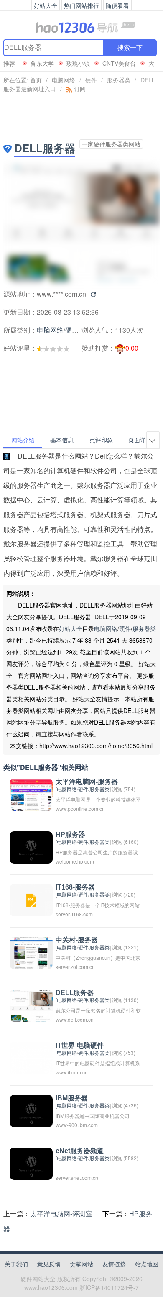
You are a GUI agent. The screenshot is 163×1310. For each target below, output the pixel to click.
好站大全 (70, 628)
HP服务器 (70, 834)
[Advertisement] (48, 373)
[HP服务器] (31, 846)
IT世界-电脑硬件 (80, 1045)
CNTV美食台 (119, 63)
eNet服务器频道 (80, 1150)
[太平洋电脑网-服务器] (31, 794)
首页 (36, 80)
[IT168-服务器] (31, 899)
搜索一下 (130, 47)
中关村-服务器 (77, 939)
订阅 (79, 89)
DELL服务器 (75, 992)
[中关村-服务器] (31, 952)
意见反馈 (49, 1264)
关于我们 (16, 1264)
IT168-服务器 (75, 887)
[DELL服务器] (31, 1005)
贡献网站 (81, 1264)
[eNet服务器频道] (31, 1163)
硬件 (91, 80)
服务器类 (118, 80)
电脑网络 (63, 80)
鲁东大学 (42, 63)
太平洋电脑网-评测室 (61, 1213)
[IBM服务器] (31, 1110)
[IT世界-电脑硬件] (31, 1057)
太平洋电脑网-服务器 (87, 781)
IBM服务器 (72, 1098)
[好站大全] (81, 26)
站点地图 (146, 1264)
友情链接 (114, 1264)
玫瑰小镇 (78, 63)
